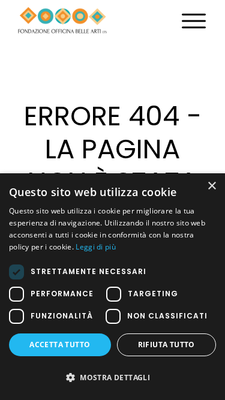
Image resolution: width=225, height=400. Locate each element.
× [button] (211, 186)
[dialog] (112, 286)
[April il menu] (194, 21)
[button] (112, 377)
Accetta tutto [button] (59, 344)
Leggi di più (96, 247)
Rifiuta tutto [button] (166, 344)
